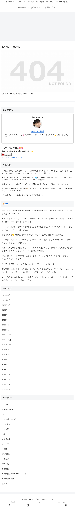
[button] (69, 343)
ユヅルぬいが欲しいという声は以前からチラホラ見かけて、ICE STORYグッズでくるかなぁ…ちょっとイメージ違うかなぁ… (37, 228)
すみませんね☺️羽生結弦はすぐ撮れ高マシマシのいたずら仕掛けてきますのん (32, 235)
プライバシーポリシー (37, 502)
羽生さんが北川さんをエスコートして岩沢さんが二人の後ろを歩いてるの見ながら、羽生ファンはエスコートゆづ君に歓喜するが (37, 220)
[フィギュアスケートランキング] (6, 154)
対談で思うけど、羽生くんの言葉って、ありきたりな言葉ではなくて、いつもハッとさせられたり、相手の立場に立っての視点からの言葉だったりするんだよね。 (37, 270)
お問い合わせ (62, 502)
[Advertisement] (37, 27)
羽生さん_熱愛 (37, 131)
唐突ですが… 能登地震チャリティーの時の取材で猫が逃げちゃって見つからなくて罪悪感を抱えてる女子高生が (37, 212)
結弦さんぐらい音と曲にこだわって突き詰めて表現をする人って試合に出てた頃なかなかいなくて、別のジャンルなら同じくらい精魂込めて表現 (37, 249)
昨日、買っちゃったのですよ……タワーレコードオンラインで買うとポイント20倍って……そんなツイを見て (35, 257)
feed (6, 204)
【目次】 (13, 502)
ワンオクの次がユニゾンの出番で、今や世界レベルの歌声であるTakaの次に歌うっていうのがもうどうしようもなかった (37, 241)
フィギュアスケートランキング (12, 157)
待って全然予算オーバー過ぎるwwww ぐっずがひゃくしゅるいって (28, 264)
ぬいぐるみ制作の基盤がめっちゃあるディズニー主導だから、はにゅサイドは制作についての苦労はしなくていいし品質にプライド (37, 278)
